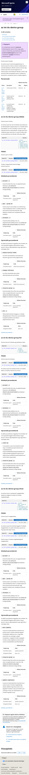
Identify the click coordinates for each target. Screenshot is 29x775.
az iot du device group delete (8, 36)
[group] (14, 144)
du (11, 23)
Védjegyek (14, 773)
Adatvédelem (12, 769)
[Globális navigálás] (1, 14)
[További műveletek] (27, 24)
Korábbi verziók (14, 767)
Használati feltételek (5, 773)
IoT (5, 23)
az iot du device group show (8, 39)
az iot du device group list (8, 38)
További (11, 54)
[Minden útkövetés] (2, 24)
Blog (20, 767)
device (14, 23)
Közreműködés (4, 769)
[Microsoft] (14, 14)
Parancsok (4, 34)
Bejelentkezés (25, 14)
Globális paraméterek (6, 332)
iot (8, 23)
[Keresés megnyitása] (19, 14)
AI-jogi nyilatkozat (5, 767)
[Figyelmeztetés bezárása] (27, 2)
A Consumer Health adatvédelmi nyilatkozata (11, 771)
